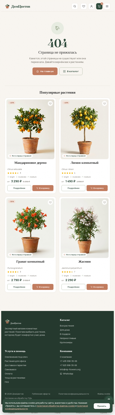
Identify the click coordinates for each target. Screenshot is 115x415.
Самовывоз (10, 369)
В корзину (44, 188)
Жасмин (84, 261)
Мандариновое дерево (30, 162)
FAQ (7, 382)
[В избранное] (50, 103)
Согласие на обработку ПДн (18, 398)
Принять (101, 406)
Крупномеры (66, 342)
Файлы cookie (103, 394)
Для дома (65, 330)
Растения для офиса (15, 361)
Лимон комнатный (85, 162)
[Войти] (91, 6)
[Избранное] (84, 6)
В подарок (65, 334)
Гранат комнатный (30, 261)
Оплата (8, 373)
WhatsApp (68, 373)
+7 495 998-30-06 (68, 361)
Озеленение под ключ (16, 357)
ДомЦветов (20, 6)
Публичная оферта (41, 394)
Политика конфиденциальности (74, 394)
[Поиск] (75, 6)
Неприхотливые (68, 338)
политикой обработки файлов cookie (56, 406)
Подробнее (19, 188)
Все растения (67, 325)
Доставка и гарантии (15, 365)
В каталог (73, 71)
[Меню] (107, 6)
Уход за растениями (15, 377)
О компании (66, 357)
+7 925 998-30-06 (68, 365)
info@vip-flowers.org (70, 369)
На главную (47, 71)
